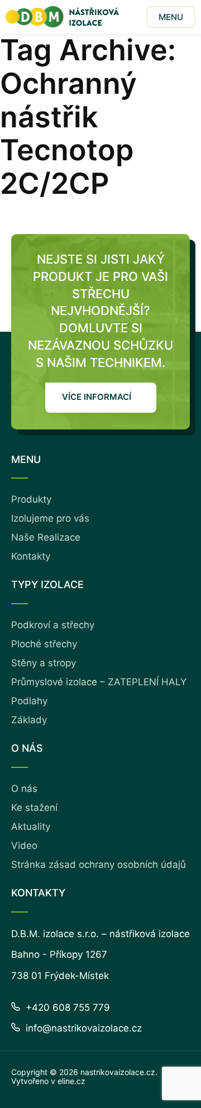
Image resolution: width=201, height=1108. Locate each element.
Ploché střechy (44, 643)
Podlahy (29, 700)
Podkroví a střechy (52, 625)
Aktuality (30, 826)
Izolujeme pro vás (50, 518)
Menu (171, 17)
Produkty (31, 499)
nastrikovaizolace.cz (117, 1072)
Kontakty (30, 556)
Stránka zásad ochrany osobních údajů (98, 864)
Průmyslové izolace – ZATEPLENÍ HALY (98, 681)
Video (24, 845)
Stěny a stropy (43, 662)
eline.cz (71, 1081)
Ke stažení (34, 807)
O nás (24, 788)
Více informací (96, 396)
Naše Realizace (45, 537)
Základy (29, 719)
